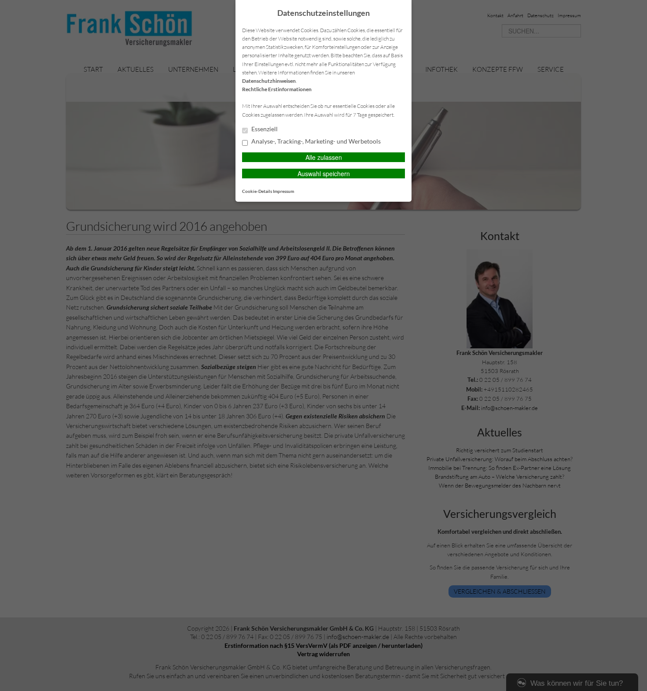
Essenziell (264, 129)
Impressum (283, 191)
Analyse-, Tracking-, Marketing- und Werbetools (315, 141)
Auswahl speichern (324, 173)
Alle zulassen (323, 157)
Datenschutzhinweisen (269, 81)
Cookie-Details (257, 191)
